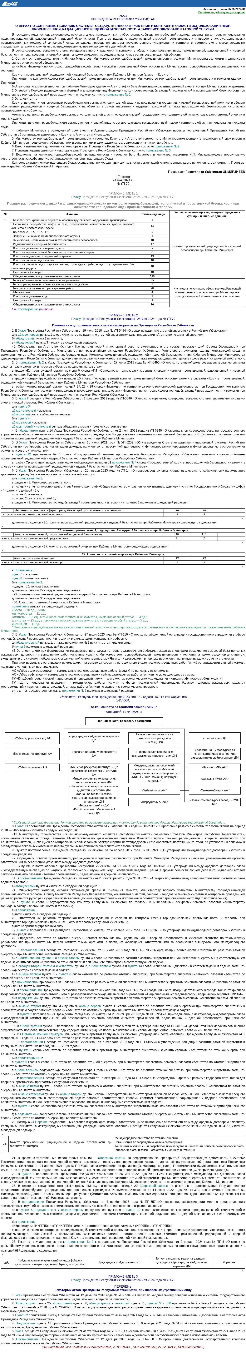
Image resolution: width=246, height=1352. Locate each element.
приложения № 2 (81, 1241)
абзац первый (25, 342)
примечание (20, 606)
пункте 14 (135, 966)
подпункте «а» (28, 1114)
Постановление (27, 1339)
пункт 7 (17, 574)
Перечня (41, 1122)
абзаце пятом (28, 430)
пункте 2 (26, 1014)
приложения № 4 (124, 462)
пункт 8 (17, 578)
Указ (19, 1295)
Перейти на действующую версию (221, 12)
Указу (77, 197)
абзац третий (24, 338)
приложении (27, 910)
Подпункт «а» (26, 1323)
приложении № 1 (30, 478)
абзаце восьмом (26, 1070)
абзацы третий (22, 426)
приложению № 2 (167, 146)
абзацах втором (30, 966)
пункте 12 (23, 454)
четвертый (44, 426)
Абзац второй (25, 1303)
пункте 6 (24, 1106)
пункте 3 (24, 406)
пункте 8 (27, 902)
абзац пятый (21, 414)
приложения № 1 (74, 690)
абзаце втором (69, 958)
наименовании (29, 958)
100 (168, 1303)
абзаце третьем (31, 1026)
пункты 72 (154, 1303)
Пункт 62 (21, 1315)
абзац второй (22, 422)
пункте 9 (21, 1062)
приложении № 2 (31, 362)
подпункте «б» (28, 998)
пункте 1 (48, 958)
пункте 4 (24, 418)
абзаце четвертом (31, 1094)
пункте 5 (26, 1209)
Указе (22, 330)
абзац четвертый (24, 410)
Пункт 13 (21, 826)
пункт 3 (20, 646)
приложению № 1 (118, 94)
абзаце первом (28, 334)
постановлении (31, 878)
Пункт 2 (23, 930)
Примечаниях (24, 570)
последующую (28, 309)
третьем (49, 966)
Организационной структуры (42, 1034)
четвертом (67, 966)
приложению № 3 (158, 150)
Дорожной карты (111, 1158)
